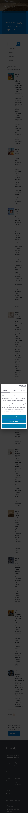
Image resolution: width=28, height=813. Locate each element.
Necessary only (14, 426)
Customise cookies (13, 421)
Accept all (14, 416)
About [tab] (23, 390)
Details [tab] (14, 390)
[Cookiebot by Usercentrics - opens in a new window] (19, 386)
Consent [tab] (5, 390)
